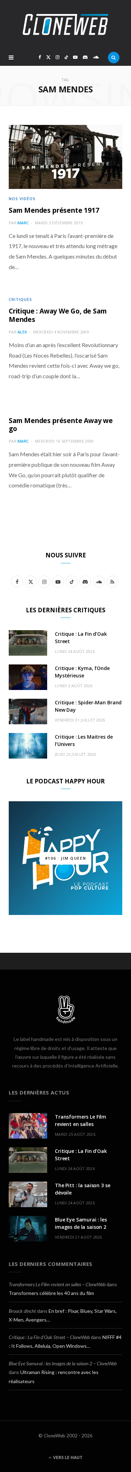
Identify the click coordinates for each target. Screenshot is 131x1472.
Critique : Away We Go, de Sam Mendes (58, 315)
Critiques (20, 299)
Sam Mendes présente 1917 (54, 210)
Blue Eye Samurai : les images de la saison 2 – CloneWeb (63, 1363)
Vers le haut (67, 1457)
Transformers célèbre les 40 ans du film (51, 1293)
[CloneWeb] (65, 24)
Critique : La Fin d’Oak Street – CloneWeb (49, 1337)
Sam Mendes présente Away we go (61, 425)
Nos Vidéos (22, 198)
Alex (22, 331)
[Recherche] (113, 57)
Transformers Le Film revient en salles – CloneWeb (57, 1284)
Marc (23, 222)
